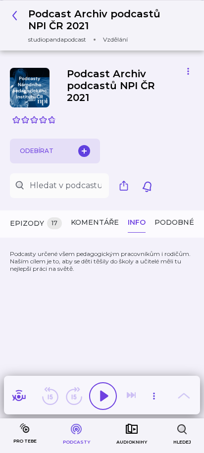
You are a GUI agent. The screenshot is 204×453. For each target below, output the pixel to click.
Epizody (33, 223)
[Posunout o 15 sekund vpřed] (74, 396)
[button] (98, 25)
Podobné (174, 222)
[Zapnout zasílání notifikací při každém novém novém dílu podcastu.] (147, 186)
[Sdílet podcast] (126, 186)
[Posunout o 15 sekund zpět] (50, 396)
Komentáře (95, 222)
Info (137, 222)
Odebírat (36, 150)
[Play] (103, 396)
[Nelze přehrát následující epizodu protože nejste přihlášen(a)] (132, 396)
